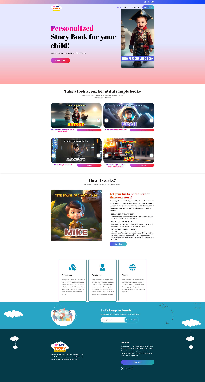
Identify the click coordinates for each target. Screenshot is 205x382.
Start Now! (138, 362)
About (126, 7)
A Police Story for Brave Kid (63, 165)
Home (119, 7)
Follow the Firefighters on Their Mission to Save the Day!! (116, 166)
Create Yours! (60, 60)
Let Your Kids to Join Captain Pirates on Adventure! (62, 130)
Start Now (118, 244)
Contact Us (135, 7)
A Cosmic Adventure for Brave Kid (116, 130)
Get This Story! (89, 130)
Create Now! (148, 7)
